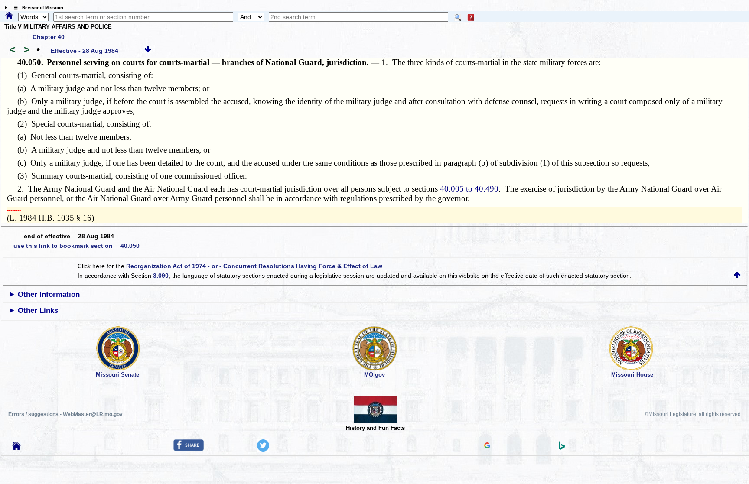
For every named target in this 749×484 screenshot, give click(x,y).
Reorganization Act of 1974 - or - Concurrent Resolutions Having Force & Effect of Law (254, 266)
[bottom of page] (147, 50)
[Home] (9, 16)
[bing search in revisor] (562, 447)
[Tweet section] (263, 449)
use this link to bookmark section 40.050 (76, 245)
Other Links (38, 310)
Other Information (49, 294)
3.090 (161, 275)
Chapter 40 (49, 36)
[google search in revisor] (487, 446)
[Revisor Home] (16, 447)
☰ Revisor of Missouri (36, 7)
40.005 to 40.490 (469, 188)
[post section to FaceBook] (188, 448)
